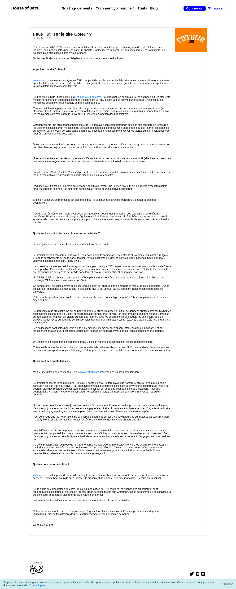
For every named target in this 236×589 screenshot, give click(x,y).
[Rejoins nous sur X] (193, 574)
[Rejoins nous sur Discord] (204, 574)
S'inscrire (215, 8)
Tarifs (142, 8)
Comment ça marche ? (115, 8)
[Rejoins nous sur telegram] (198, 574)
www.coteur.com (42, 80)
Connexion (194, 8)
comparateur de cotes (89, 97)
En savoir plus (37, 585)
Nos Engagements (77, 8)
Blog (154, 8)
